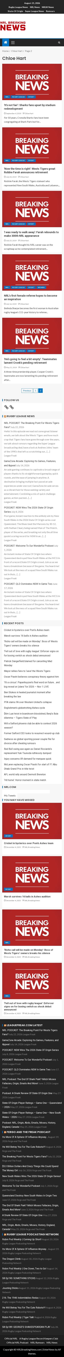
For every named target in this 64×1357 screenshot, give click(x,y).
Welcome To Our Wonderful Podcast (21, 1185)
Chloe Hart (29, 113)
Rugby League (18, 97)
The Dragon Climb (11, 1258)
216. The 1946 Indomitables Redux (20, 1297)
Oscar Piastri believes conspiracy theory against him (31, 676)
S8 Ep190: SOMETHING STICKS (18, 1278)
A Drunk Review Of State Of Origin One (22, 1215)
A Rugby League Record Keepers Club (38, 1338)
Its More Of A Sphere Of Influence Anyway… (25, 1249)
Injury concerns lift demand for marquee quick (27, 758)
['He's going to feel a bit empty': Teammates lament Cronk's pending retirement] (32, 336)
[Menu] (13, 42)
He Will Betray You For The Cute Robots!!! (24, 1146)
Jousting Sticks (10, 1288)
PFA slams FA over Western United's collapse (28, 702)
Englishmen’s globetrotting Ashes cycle (24, 707)
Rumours (50, 11)
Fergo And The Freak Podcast (28, 1132)
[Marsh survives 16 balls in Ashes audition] (32, 874)
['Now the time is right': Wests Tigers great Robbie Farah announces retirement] (32, 145)
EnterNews (48, 1349)
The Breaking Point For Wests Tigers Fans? (24, 1156)
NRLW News (48, 7)
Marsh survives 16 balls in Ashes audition (25, 635)
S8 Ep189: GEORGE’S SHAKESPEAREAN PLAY (26, 1327)
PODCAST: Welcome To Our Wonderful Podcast (29, 545)
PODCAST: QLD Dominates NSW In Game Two (28, 583)
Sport (31, 97)
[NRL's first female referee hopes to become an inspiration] (32, 272)
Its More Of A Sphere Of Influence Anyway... (24, 1137)
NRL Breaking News (32, 847)
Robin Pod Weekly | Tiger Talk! (18, 1317)
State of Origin (15, 11)
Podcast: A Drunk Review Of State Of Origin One (27, 1093)
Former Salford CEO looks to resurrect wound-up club (32, 733)
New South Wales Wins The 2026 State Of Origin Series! (31, 1176)
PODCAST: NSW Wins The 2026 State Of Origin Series (30, 1050)
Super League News (34, 11)
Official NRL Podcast (17, 1342)
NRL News (35, 7)
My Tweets (10, 795)
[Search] (59, 42)
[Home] (5, 42)
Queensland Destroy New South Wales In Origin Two (29, 1195)
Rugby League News (18, 7)
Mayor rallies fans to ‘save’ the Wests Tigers (27, 671)
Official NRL (10, 1338)
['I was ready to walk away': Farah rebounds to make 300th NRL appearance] (32, 209)
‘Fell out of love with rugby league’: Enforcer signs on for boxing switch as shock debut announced (29, 1006)
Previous (27, 390)
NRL (7, 97)
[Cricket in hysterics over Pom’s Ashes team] (32, 821)
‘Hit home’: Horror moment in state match (25, 780)
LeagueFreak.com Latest (25, 1025)
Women (41, 287)
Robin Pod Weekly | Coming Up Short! (22, 1239)
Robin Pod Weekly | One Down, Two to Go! (24, 1268)
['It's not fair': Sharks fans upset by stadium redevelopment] (32, 82)
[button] (13, 42)
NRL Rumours (37, 1342)
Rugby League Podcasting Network (33, 1234)
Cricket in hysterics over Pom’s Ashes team (26, 630)
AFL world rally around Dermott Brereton (25, 774)
